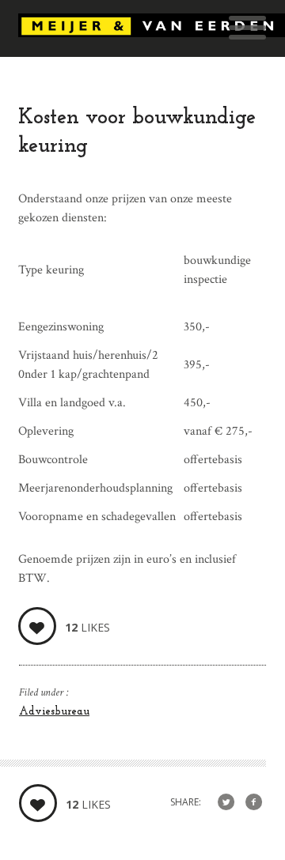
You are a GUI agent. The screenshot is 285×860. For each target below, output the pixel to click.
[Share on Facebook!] (253, 802)
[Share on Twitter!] (226, 802)
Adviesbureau (54, 712)
